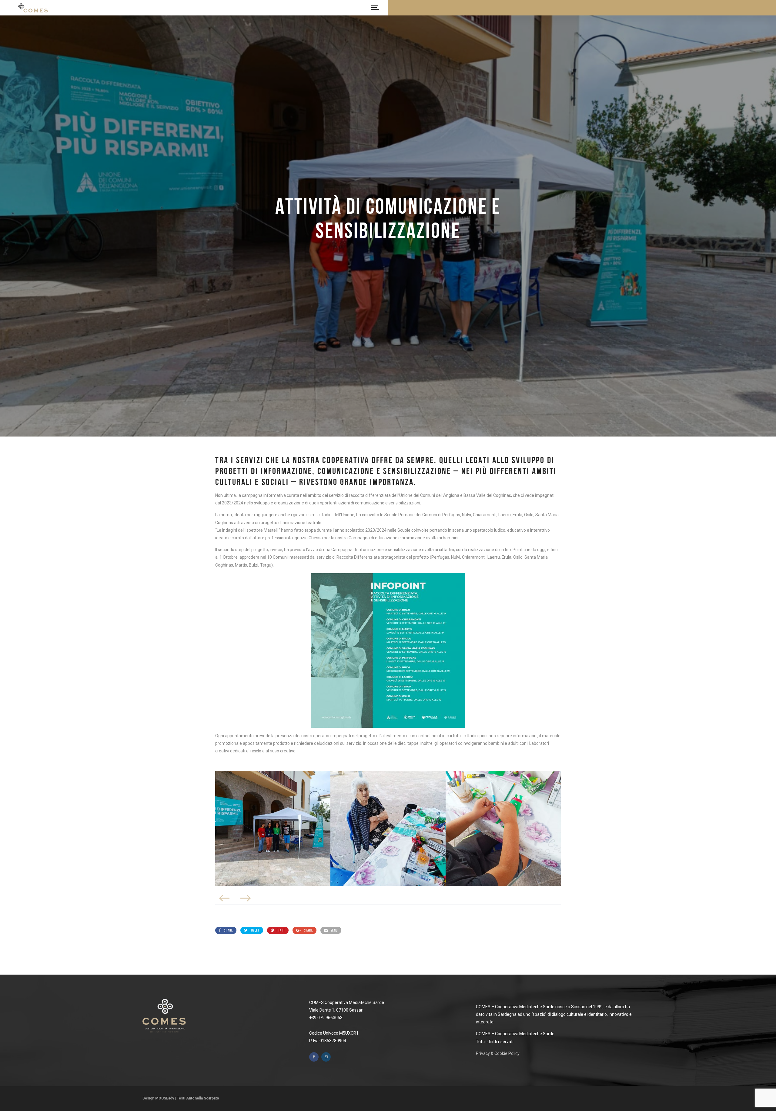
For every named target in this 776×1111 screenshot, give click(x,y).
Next (245, 898)
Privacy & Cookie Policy (498, 1053)
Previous (224, 898)
